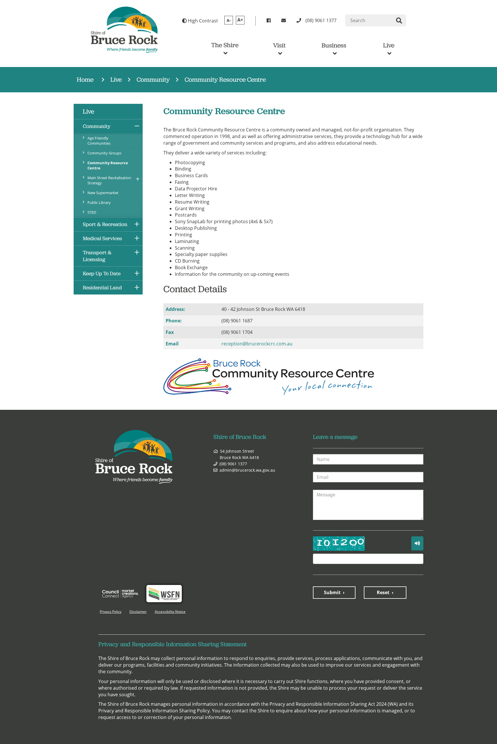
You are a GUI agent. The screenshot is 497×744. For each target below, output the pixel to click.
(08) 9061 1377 (233, 463)
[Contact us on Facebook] (270, 20)
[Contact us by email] (284, 20)
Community (153, 79)
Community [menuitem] (96, 126)
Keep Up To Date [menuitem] (102, 273)
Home (85, 79)
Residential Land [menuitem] (102, 287)
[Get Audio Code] (417, 543)
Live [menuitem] (88, 111)
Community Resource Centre (225, 79)
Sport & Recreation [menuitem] (105, 224)
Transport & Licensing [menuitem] (97, 256)
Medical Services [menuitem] (102, 238)
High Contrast (202, 21)
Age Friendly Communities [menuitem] (98, 140)
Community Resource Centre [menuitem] (107, 165)
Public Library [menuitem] (99, 202)
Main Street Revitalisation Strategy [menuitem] (109, 180)
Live (388, 45)
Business (334, 45)
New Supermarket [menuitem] (102, 192)
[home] (124, 29)
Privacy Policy (110, 611)
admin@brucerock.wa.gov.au (247, 470)
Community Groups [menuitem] (104, 153)
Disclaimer (138, 611)
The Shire (224, 45)
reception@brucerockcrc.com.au (257, 344)
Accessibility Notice (170, 611)
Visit (279, 45)
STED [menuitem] (91, 212)
